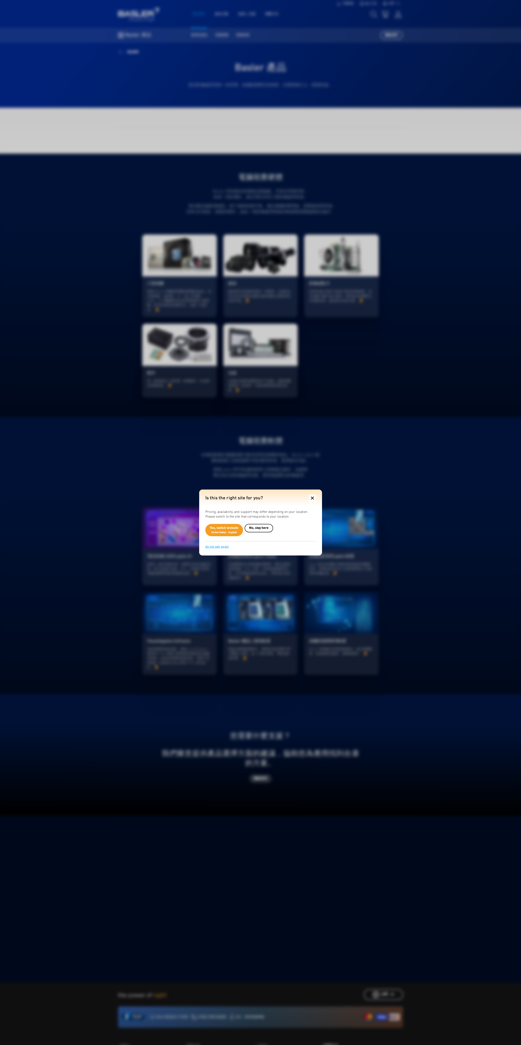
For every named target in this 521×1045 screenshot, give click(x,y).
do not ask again (217, 547)
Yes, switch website (224, 530)
